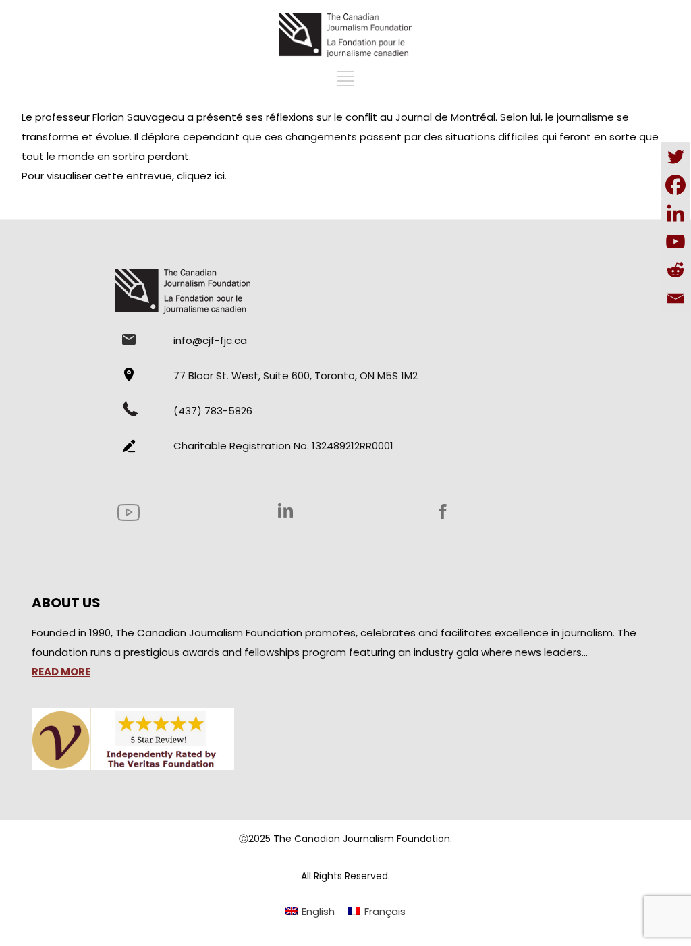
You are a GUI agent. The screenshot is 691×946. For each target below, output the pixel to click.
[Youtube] (675, 241)
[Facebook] (675, 185)
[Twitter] (675, 156)
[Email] (675, 298)
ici (220, 176)
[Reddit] (675, 270)
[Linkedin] (675, 213)
